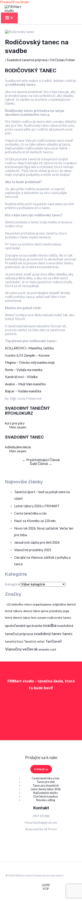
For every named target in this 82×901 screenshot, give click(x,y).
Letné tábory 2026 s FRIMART (36, 506)
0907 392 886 (41, 816)
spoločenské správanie (23, 625)
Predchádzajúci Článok (41, 460)
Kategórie (12, 584)
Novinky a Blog (45, 800)
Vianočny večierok (21, 648)
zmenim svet (47, 649)
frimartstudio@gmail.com (41, 822)
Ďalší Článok (41, 464)
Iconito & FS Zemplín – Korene (27, 355)
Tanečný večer (34, 641)
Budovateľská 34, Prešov (41, 829)
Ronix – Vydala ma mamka (24, 370)
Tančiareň (53, 641)
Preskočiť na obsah (14, 2)
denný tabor (32, 611)
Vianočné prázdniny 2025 (32, 550)
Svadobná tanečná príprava (27, 60)
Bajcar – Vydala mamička (23, 391)
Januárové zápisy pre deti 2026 (36, 542)
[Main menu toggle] (9, 18)
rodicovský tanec (59, 617)
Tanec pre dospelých (46, 785)
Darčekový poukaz (45, 796)
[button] (41, 769)
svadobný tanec (48, 633)
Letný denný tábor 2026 (46, 789)
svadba (49, 625)
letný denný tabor (17, 617)
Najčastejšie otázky (45, 793)
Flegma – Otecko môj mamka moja (30, 362)
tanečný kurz (14, 641)
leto (34, 617)
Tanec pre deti (46, 782)
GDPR (46, 885)
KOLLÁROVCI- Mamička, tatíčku (29, 348)
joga (66, 611)
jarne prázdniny (52, 611)
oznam (41, 617)
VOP (46, 889)
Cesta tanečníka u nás (30, 513)
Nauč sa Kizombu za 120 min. (35, 521)
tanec (67, 633)
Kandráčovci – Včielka (21, 377)
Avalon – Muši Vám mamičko (25, 384)
